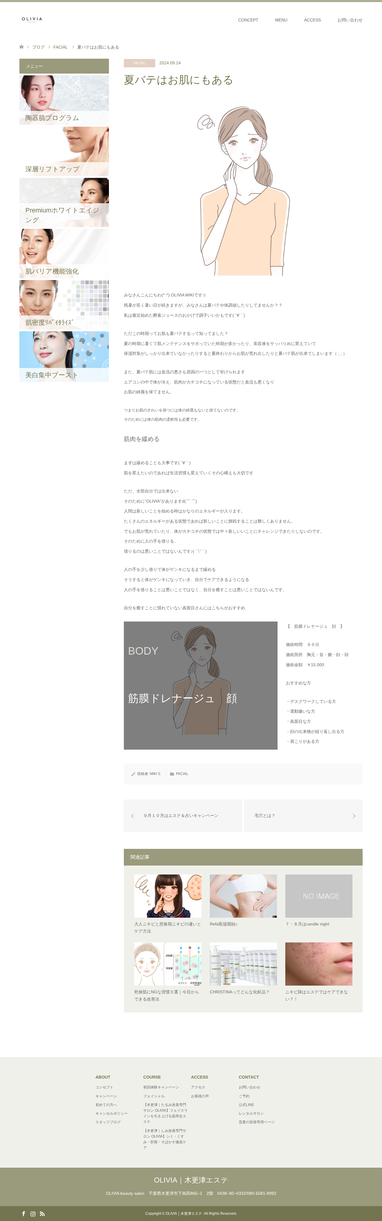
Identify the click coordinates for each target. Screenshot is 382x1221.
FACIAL (139, 63)
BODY (143, 651)
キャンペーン (106, 1096)
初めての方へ (106, 1105)
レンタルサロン (251, 1113)
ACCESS (312, 20)
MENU (281, 20)
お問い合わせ (350, 20)
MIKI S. (155, 774)
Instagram (32, 1213)
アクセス (198, 1087)
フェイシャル (154, 1096)
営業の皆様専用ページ (257, 1122)
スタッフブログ (108, 1122)
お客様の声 (200, 1096)
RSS (42, 1213)
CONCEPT (248, 20)
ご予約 (244, 1096)
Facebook (23, 1213)
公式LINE (246, 1105)
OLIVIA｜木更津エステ (191, 1180)
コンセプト (104, 1087)
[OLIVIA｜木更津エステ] (31, 20)
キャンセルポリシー (112, 1113)
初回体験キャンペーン (161, 1087)
